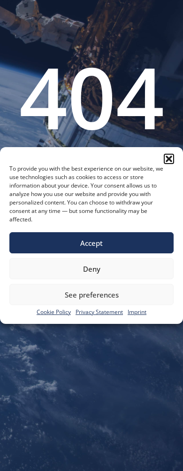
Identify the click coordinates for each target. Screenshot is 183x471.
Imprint (137, 312)
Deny (91, 269)
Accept (91, 243)
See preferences (92, 294)
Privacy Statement (99, 312)
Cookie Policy (54, 312)
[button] (169, 159)
